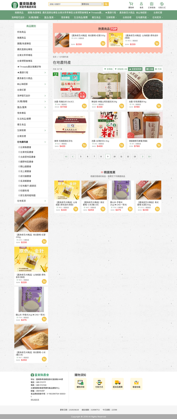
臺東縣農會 (27, 5)
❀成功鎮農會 (24, 176)
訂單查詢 (151, 7)
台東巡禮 (21, 136)
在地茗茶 (21, 201)
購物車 (131, 7)
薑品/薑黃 (22, 107)
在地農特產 (22, 142)
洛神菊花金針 (23, 95)
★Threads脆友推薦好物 (29, 66)
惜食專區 (21, 113)
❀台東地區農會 (25, 152)
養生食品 (21, 124)
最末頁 (149, 156)
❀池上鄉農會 (24, 171)
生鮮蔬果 (21, 130)
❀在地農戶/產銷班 (27, 186)
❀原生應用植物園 (27, 195)
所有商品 (21, 32)
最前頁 (66, 156)
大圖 (151, 69)
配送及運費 (118, 387)
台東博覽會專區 (24, 61)
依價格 (110, 69)
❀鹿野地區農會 (25, 161)
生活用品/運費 (24, 119)
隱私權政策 (35, 400)
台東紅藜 (21, 90)
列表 (160, 69)
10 (114, 156)
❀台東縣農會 (24, 147)
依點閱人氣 (122, 69)
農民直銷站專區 (24, 49)
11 (121, 156)
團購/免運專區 (24, 43)
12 (128, 156)
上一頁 (73, 156)
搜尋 (106, 4)
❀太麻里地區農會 (27, 157)
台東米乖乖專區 (24, 55)
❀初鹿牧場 (23, 190)
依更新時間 (136, 69)
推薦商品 (21, 38)
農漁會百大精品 (24, 78)
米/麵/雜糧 (22, 101)
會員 (141, 7)
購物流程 (80, 387)
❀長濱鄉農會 (24, 181)
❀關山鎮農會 (24, 166)
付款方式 (162, 7)
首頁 (54, 57)
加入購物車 (44, 241)
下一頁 (142, 156)
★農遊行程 (22, 72)
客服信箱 (136, 387)
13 (135, 156)
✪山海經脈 (22, 84)
